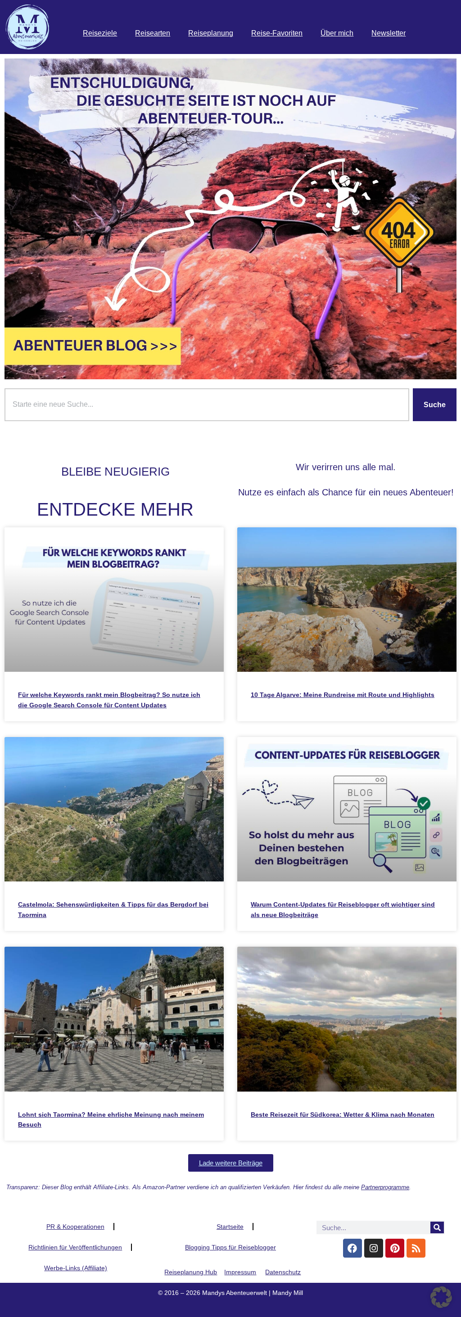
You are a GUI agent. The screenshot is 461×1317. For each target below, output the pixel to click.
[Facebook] (352, 1248)
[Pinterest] (394, 1248)
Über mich (337, 33)
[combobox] (207, 405)
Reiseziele (100, 33)
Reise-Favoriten (277, 33)
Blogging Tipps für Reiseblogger (230, 1247)
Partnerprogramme (385, 1187)
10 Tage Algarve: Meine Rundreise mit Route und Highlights (342, 694)
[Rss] (416, 1248)
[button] (230, 1163)
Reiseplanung (210, 33)
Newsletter (388, 33)
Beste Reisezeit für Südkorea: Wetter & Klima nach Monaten (342, 1114)
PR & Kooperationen (75, 1226)
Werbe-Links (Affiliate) (75, 1268)
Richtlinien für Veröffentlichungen (75, 1247)
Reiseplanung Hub (190, 1272)
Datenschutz (283, 1272)
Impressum (240, 1272)
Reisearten (152, 33)
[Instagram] (373, 1248)
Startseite (230, 1226)
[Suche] (437, 1227)
